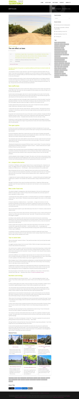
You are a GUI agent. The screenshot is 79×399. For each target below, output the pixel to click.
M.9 (61, 64)
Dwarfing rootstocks (58, 49)
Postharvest (57, 70)
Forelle (62, 52)
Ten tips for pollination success (37, 272)
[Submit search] (69, 18)
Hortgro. (39, 393)
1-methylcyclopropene (61, 42)
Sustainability (57, 75)
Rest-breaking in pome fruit (61, 31)
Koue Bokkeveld (57, 64)
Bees (26, 54)
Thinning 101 (58, 36)
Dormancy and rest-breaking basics (63, 25)
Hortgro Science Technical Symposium (61, 58)
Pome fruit (64, 68)
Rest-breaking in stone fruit (61, 34)
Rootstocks (56, 71)
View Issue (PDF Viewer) (14, 64)
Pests (61, 66)
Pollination (40, 56)
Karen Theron (67, 63)
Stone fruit (63, 73)
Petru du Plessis (31, 56)
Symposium (62, 75)
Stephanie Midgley (58, 73)
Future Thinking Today (58, 54)
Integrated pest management (59, 61)
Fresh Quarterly (13, 50)
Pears (58, 66)
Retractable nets (18, 57)
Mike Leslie (22, 56)
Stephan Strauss (30, 57)
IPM (65, 61)
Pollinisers (44, 56)
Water (66, 75)
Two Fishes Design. (46, 393)
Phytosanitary (65, 66)
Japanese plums (61, 63)
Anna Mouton (18, 54)
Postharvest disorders (63, 70)
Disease (62, 47)
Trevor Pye (36, 57)
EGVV (63, 49)
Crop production (30, 54)
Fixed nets (44, 54)
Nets (26, 56)
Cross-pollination (37, 54)
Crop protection (57, 47)
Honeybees (17, 56)
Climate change (66, 44)
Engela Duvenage (57, 52)
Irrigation (56, 63)
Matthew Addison (66, 64)
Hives (47, 54)
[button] (68, 2)
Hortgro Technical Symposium (59, 59)
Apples (22, 54)
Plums (36, 56)
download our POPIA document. (58, 397)
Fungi (66, 52)
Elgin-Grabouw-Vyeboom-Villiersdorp (61, 51)
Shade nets (24, 57)
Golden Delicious (66, 54)
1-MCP (56, 42)
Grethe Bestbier (57, 56)
